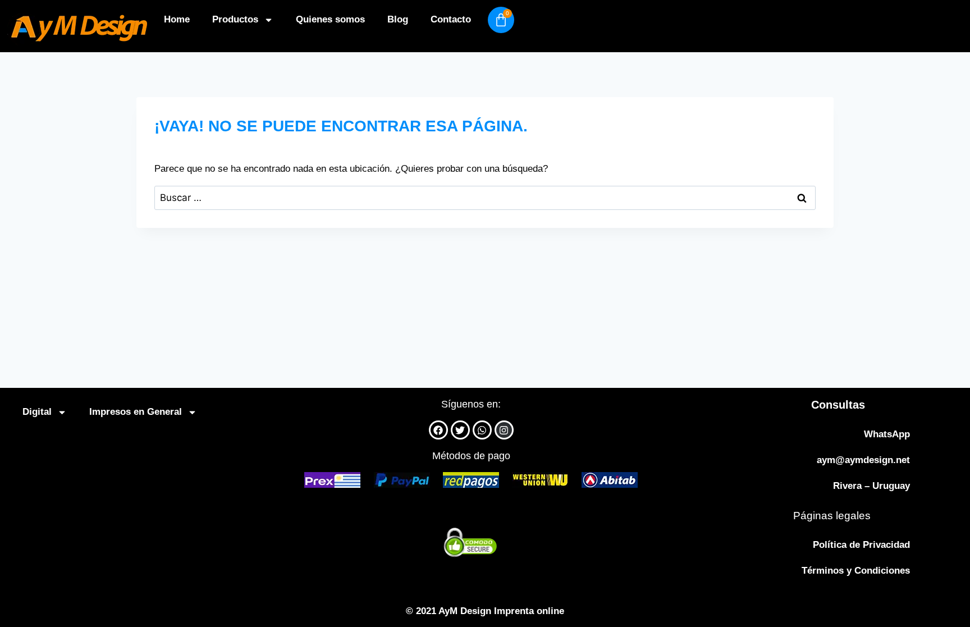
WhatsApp (887, 434)
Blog (397, 19)
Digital (37, 411)
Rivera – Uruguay (871, 485)
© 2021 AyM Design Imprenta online (485, 611)
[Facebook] (438, 430)
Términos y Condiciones (856, 570)
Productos (235, 19)
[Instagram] (504, 430)
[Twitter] (460, 430)
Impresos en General (135, 411)
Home (177, 19)
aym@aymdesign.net (863, 460)
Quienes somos (330, 19)
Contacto (451, 19)
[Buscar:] (485, 198)
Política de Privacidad (861, 544)
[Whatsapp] (482, 430)
